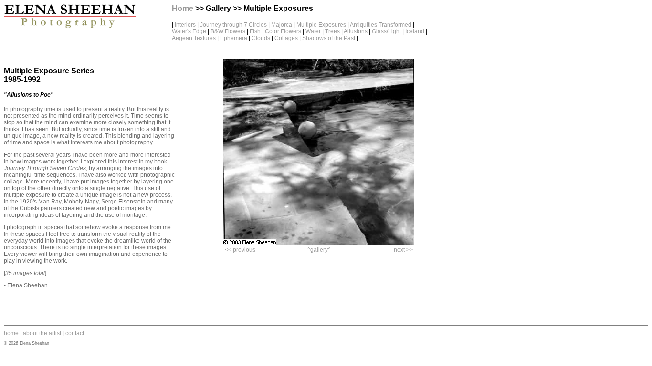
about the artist (42, 333)
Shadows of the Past (328, 38)
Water (313, 31)
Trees (332, 31)
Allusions (356, 31)
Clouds (261, 38)
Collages (286, 38)
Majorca (281, 24)
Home (182, 8)
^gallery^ (319, 249)
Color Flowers (284, 31)
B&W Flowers (227, 31)
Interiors (185, 24)
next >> (403, 249)
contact (74, 333)
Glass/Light (386, 31)
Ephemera (233, 38)
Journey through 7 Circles (234, 24)
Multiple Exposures (321, 24)
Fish (255, 31)
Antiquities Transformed (380, 24)
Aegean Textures (194, 38)
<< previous (240, 249)
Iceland (414, 31)
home (11, 333)
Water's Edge (189, 31)
